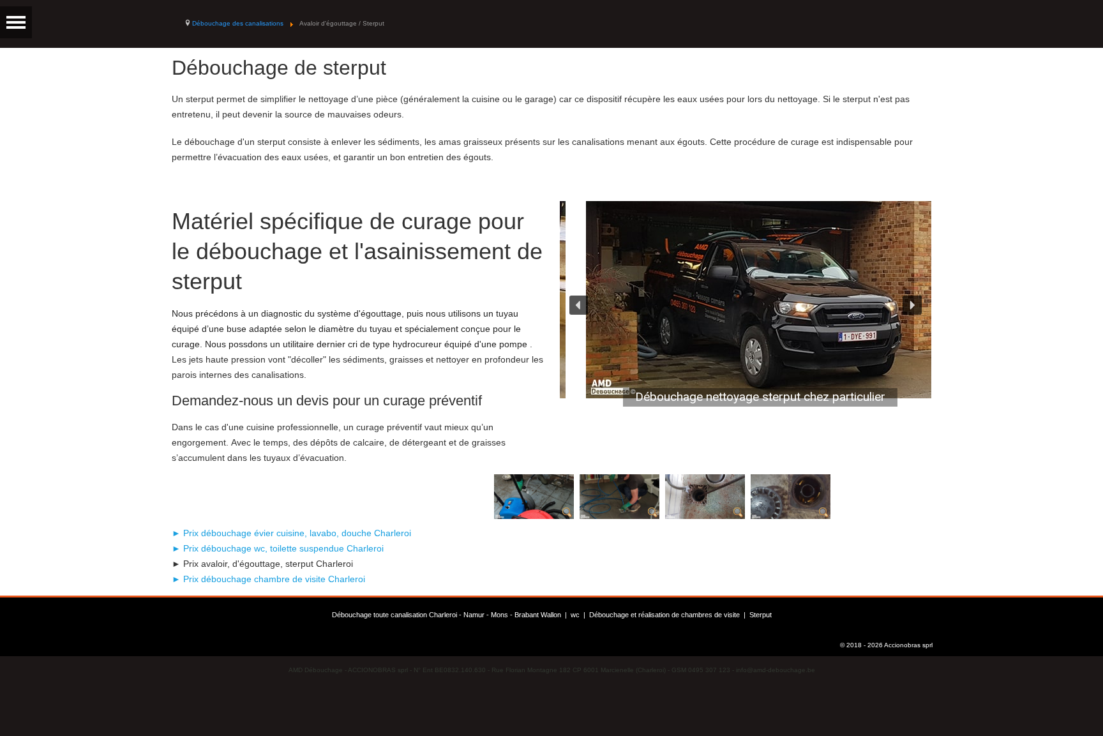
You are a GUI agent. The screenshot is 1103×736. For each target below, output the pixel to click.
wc (575, 615)
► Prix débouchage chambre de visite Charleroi (268, 579)
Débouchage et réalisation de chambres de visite (664, 615)
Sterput (760, 615)
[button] (579, 305)
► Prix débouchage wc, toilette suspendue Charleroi (278, 548)
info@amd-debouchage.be (775, 669)
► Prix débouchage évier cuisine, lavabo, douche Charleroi (291, 533)
